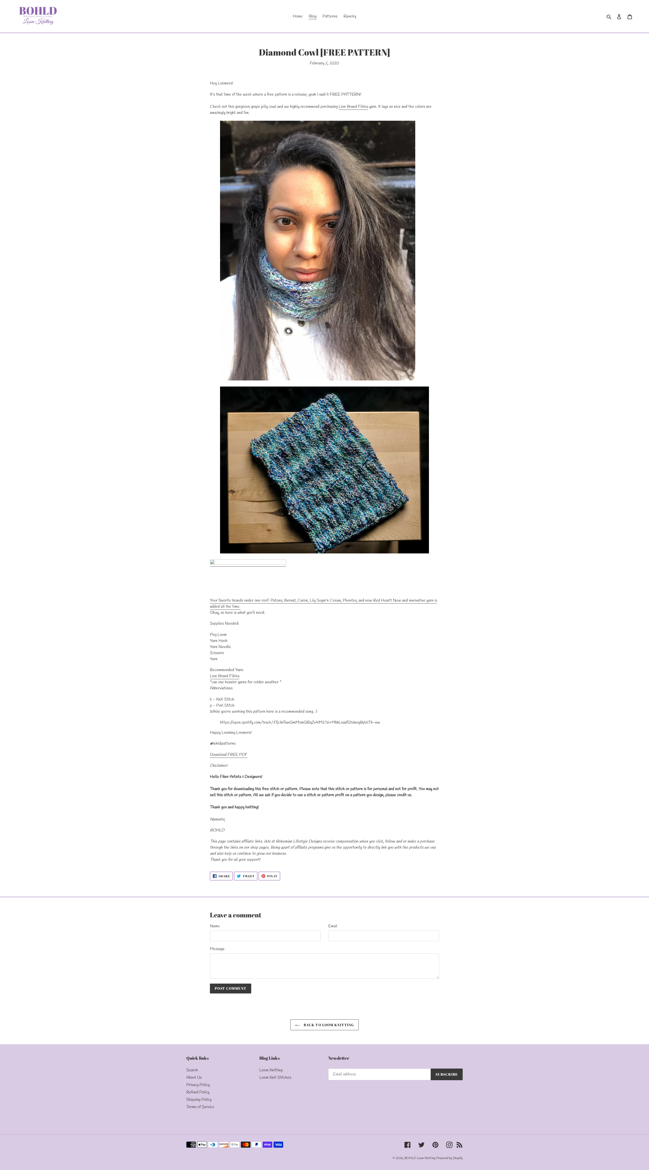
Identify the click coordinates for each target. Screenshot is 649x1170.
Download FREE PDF (228, 754)
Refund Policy (197, 1092)
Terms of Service (200, 1107)
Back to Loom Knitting (328, 1024)
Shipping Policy (198, 1099)
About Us (194, 1077)
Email (332, 926)
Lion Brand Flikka (353, 106)
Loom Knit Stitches (275, 1077)
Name (215, 926)
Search (192, 1070)
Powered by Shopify (449, 1158)
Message (217, 949)
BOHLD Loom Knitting (419, 1158)
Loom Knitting (270, 1070)
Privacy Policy (198, 1085)
